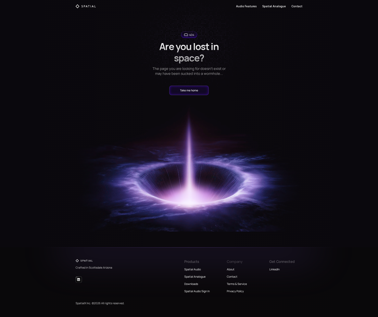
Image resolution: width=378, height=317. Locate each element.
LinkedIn (274, 269)
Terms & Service (237, 284)
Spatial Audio (192, 269)
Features (251, 6)
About (230, 269)
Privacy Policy (235, 291)
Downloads (191, 284)
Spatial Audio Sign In (197, 291)
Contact (296, 6)
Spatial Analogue (274, 6)
